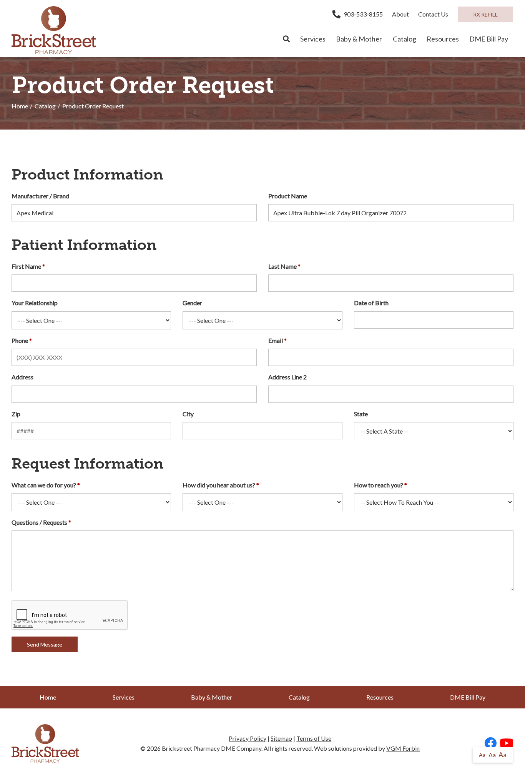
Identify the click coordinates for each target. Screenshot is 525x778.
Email (275, 340)
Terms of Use (313, 738)
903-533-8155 (363, 14)
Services (313, 39)
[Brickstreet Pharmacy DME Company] (54, 30)
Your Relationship (35, 302)
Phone (20, 340)
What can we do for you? (44, 485)
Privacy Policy (247, 738)
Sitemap (281, 738)
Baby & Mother (359, 39)
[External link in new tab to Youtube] (506, 743)
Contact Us (433, 14)
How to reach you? (378, 485)
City (188, 413)
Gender (192, 302)
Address (22, 377)
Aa (482, 754)
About (400, 14)
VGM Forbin (403, 748)
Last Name (282, 266)
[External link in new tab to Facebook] (490, 743)
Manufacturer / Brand (40, 195)
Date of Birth (371, 302)
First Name (26, 266)
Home (20, 106)
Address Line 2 (287, 377)
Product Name (287, 195)
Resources (443, 39)
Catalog (404, 39)
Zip (16, 413)
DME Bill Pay (488, 39)
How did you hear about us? (219, 485)
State (361, 413)
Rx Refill (485, 14)
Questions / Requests (39, 522)
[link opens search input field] (286, 39)
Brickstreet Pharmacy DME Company (211, 748)
